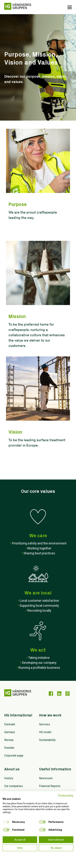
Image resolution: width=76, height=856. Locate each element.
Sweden (9, 747)
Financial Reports (49, 786)
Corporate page (13, 755)
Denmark (9, 724)
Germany (9, 732)
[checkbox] (6, 822)
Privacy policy (65, 795)
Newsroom (46, 778)
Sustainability (47, 740)
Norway (9, 740)
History (8, 778)
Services (44, 724)
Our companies (13, 786)
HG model (45, 732)
